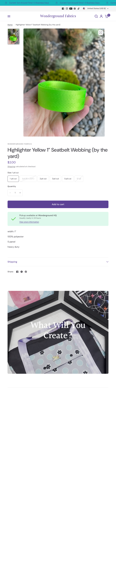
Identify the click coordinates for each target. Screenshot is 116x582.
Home (10, 25)
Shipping (11, 166)
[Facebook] (63, 9)
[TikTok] (79, 9)
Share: (11, 272)
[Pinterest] (75, 9)
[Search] (96, 16)
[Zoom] (100, 32)
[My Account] (101, 16)
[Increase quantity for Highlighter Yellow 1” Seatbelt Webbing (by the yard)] (20, 193)
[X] (21, 272)
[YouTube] (71, 9)
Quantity (12, 186)
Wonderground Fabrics (58, 16)
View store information (29, 222)
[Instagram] (67, 9)
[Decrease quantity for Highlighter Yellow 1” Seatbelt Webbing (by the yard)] (10, 193)
